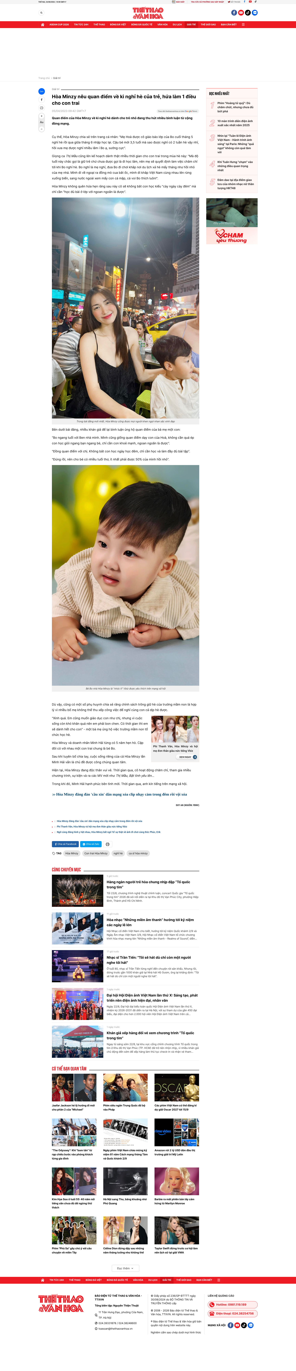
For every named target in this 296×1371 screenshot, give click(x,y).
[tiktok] (248, 13)
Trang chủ (44, 78)
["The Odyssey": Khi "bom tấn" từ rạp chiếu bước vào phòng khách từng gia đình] (74, 1132)
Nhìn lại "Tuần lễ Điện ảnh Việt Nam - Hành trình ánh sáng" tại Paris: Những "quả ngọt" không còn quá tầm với (236, 144)
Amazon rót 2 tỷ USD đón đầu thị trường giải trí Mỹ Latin (175, 1152)
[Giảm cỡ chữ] (41, 129)
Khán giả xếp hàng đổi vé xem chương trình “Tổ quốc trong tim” (150, 1035)
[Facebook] (244, 2)
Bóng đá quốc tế (141, 24)
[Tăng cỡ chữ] (41, 116)
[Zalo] (255, 13)
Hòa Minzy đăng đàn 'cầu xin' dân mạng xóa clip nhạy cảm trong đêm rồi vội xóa (121, 794)
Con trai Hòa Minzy (96, 853)
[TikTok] (256, 2)
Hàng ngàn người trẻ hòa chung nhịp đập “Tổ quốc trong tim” (148, 884)
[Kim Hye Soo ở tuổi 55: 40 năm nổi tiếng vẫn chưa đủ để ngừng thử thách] (74, 1181)
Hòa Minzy (71, 853)
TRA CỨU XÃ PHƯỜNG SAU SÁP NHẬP (207, 2)
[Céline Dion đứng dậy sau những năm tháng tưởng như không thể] (125, 1230)
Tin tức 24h (81, 24)
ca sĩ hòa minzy (138, 853)
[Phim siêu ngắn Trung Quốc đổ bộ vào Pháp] (125, 1087)
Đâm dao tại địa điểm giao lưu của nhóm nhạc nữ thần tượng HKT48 (236, 184)
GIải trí (191, 24)
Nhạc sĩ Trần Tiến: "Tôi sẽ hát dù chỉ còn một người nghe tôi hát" (149, 960)
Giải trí (56, 78)
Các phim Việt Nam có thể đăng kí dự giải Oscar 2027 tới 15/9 (175, 1107)
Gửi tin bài (235, 2)
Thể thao (99, 24)
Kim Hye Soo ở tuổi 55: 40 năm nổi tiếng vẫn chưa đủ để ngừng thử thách (73, 1203)
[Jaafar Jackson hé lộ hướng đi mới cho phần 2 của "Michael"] (74, 1087)
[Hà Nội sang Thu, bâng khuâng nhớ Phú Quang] (125, 1181)
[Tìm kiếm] (41, 13)
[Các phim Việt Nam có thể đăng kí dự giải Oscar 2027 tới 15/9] (177, 1087)
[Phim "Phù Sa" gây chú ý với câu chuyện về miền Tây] (74, 1230)
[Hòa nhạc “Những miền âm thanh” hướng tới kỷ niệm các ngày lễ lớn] (77, 928)
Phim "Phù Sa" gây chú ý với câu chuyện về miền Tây (72, 1250)
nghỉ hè (118, 853)
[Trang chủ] (42, 24)
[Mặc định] (42, 122)
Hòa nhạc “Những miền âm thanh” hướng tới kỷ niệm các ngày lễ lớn (150, 922)
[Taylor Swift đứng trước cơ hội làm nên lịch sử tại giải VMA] (177, 1230)
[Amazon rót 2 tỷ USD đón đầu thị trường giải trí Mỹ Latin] (177, 1132)
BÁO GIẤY (180, 2)
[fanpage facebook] (234, 13)
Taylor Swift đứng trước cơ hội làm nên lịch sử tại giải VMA (176, 1250)
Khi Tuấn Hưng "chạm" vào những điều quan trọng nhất (235, 166)
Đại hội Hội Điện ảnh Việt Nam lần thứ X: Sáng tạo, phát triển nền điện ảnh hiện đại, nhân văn (152, 997)
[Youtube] (250, 2)
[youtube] (241, 13)
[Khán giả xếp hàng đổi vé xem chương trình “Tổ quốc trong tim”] (77, 1042)
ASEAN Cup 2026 (59, 24)
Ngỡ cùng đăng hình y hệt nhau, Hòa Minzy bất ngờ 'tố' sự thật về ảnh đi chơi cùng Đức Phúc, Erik (109, 832)
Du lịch (177, 24)
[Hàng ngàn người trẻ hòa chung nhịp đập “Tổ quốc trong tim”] (77, 891)
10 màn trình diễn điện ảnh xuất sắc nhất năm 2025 (235, 123)
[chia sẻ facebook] (41, 99)
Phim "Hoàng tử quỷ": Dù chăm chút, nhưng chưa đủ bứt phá (235, 107)
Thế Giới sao (208, 24)
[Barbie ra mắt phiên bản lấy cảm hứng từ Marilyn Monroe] (177, 1181)
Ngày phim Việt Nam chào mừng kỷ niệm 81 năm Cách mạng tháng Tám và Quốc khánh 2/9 (125, 1154)
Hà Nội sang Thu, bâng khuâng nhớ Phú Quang (125, 1201)
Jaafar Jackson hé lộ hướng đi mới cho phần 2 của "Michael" (73, 1107)
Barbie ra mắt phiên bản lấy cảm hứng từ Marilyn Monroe (174, 1201)
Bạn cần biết (229, 24)
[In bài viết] (41, 108)
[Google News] (177, 112)
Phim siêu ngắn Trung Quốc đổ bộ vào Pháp (124, 1107)
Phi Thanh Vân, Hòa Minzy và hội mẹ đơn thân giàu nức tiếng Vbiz (175, 748)
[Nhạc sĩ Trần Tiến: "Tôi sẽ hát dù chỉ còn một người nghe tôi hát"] (77, 966)
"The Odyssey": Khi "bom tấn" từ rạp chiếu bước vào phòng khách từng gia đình (72, 1154)
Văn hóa (162, 24)
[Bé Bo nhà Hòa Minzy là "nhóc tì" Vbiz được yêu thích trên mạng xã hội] (125, 575)
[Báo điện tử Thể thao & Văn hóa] (148, 13)
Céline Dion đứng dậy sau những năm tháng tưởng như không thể (123, 1250)
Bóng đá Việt (118, 24)
